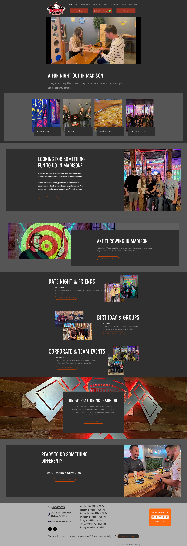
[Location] (49, 514)
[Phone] (49, 507)
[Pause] (48, 61)
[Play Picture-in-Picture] (135, 61)
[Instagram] (55, 529)
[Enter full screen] (138, 61)
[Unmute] (51, 61)
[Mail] (49, 521)
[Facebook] (50, 529)
